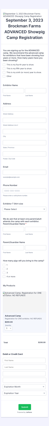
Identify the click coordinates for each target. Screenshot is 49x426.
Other (9, 76)
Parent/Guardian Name (14, 242)
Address (7, 103)
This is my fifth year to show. (19, 68)
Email (5, 167)
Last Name (29, 95)
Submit (24, 407)
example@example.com (11, 177)
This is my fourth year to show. (20, 64)
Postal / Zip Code (9, 159)
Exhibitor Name (10, 85)
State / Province (8, 147)
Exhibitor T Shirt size (13, 203)
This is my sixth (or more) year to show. (24, 72)
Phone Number (10, 185)
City (4, 136)
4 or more (11, 276)
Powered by (24, 412)
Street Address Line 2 (10, 125)
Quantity (8, 325)
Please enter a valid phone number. (15, 195)
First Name (7, 95)
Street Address (8, 114)
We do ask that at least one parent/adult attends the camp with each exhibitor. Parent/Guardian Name (22, 221)
